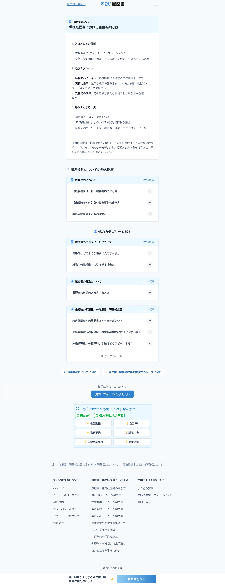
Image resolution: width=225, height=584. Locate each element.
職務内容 (133, 432)
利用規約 (58, 502)
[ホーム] (53, 464)
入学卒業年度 (95, 441)
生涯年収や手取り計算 (104, 536)
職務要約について (83, 21)
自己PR (133, 423)
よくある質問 (145, 488)
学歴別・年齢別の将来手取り (108, 543)
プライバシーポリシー (66, 509)
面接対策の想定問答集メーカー (109, 522)
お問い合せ (144, 502)
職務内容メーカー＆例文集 (107, 516)
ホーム (61, 488)
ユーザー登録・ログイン (67, 495)
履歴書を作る (136, 579)
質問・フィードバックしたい (112, 394)
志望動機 (95, 423)
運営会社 (58, 522)
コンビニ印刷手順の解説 (105, 550)
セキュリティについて (66, 516)
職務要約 (95, 432)
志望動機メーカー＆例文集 (107, 502)
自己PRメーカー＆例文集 (106, 495)
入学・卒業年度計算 (103, 529)
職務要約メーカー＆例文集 (107, 509)
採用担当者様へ (76, 3)
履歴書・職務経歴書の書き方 (76, 464)
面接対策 (133, 441)
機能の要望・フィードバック (155, 495)
